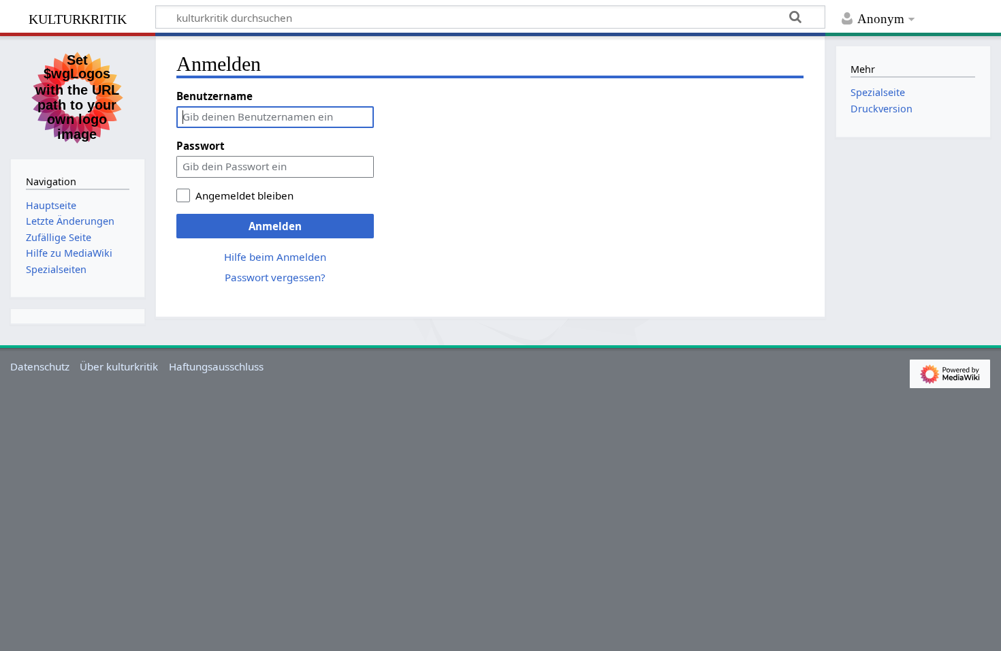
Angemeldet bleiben (244, 195)
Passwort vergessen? (275, 277)
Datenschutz (39, 366)
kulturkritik (78, 17)
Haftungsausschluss (216, 366)
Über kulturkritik (119, 366)
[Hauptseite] (77, 96)
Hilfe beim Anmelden (275, 257)
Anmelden (275, 226)
